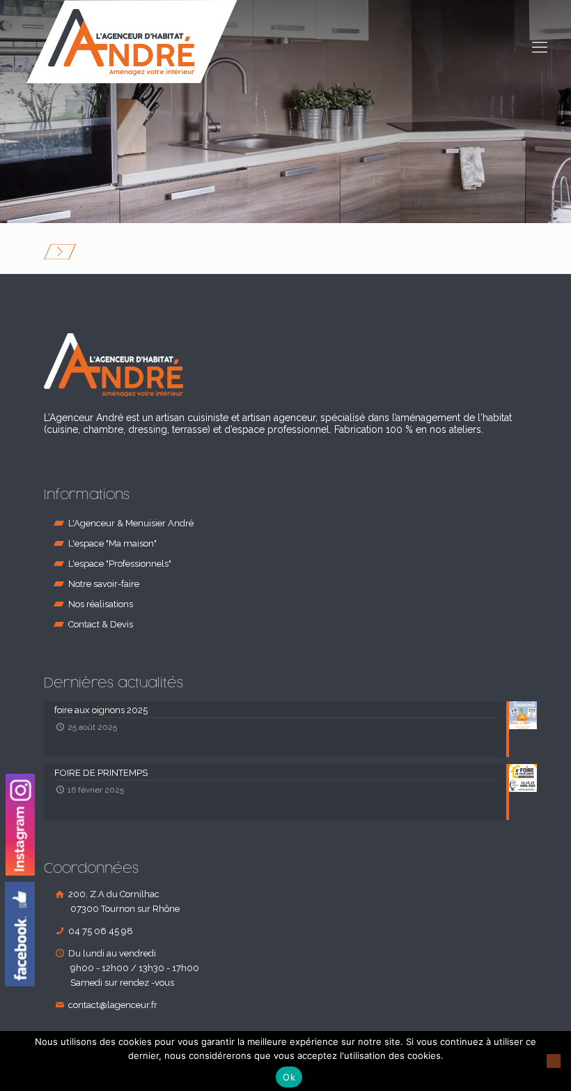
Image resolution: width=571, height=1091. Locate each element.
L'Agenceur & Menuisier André (131, 523)
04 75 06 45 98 (99, 931)
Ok (289, 1077)
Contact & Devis (100, 624)
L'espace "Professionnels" (119, 563)
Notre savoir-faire (103, 584)
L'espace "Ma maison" (112, 543)
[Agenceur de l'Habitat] (131, 42)
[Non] (554, 1061)
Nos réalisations (100, 604)
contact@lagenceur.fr (111, 1005)
